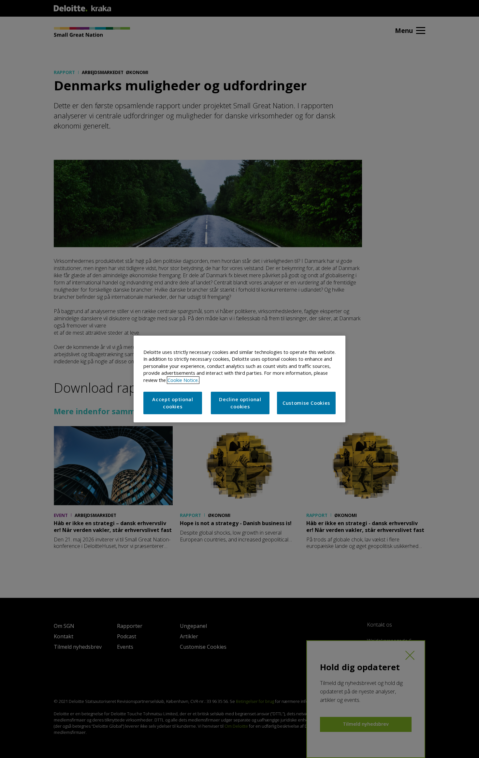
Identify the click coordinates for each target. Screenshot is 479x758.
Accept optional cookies (172, 403)
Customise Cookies (306, 403)
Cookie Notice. (183, 380)
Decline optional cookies (240, 403)
